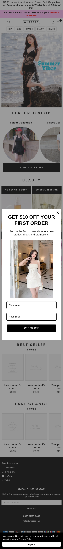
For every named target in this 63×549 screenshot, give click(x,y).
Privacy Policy (26, 539)
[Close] (57, 212)
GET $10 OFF (31, 328)
